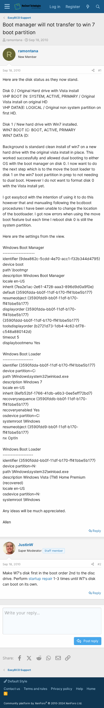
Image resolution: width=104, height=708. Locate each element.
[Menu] (7, 6)
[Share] (93, 70)
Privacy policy (61, 689)
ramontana (14, 40)
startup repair (40, 578)
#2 (99, 564)
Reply (97, 531)
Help (79, 689)
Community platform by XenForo (43, 703)
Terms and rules (35, 689)
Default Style (17, 681)
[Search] (98, 7)
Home (91, 689)
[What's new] (88, 7)
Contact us (12, 689)
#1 (99, 70)
